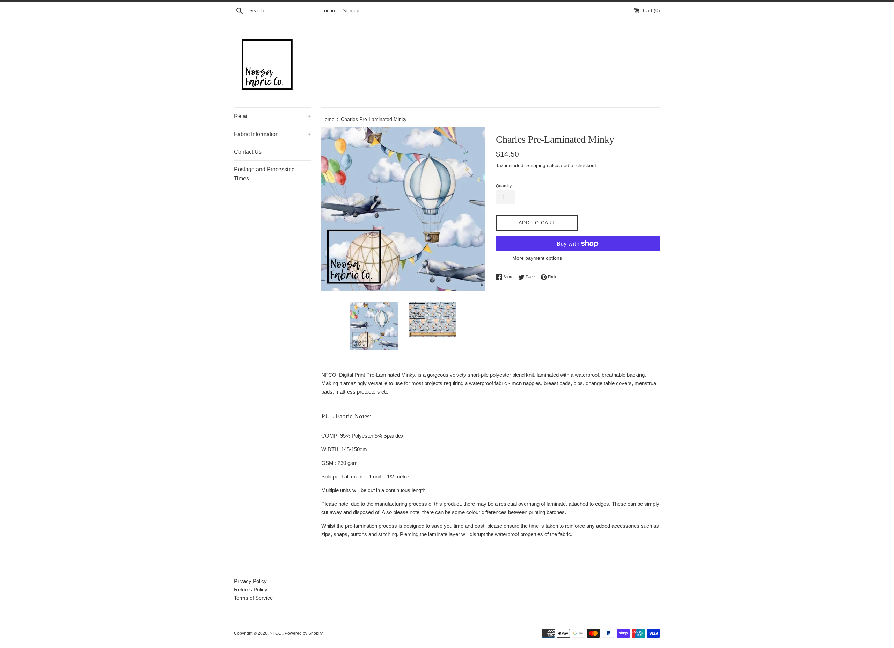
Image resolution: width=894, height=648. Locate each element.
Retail (272, 116)
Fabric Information (272, 134)
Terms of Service (253, 598)
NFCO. (276, 633)
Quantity (504, 185)
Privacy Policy (250, 581)
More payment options (537, 258)
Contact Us (248, 152)
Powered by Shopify (304, 633)
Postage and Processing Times (264, 173)
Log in (328, 10)
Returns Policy (251, 589)
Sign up (351, 10)
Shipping (535, 165)
